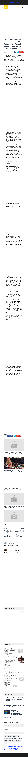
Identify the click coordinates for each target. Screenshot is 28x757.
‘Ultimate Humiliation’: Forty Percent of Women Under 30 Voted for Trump (14, 721)
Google (6, 738)
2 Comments (6, 52)
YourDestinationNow (14, 2)
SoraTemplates (14, 755)
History (11, 738)
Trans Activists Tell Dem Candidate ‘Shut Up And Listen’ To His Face (14, 507)
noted (12, 290)
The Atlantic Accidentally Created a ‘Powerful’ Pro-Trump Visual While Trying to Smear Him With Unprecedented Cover (14, 705)
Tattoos (18, 740)
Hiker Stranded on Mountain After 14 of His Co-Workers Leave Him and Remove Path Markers (13, 699)
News (5, 435)
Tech (5, 742)
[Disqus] (14, 558)
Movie (5, 740)
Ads (5, 736)
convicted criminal (11, 58)
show (17, 65)
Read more (10, 654)
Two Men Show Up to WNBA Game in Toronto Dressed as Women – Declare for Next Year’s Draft (13, 471)
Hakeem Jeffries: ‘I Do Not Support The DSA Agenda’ (14, 523)
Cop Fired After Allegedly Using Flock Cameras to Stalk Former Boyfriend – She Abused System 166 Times (13, 454)
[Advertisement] (14, 24)
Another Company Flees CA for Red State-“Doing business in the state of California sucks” (12, 489)
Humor (15, 738)
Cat (18, 736)
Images (20, 738)
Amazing (9, 736)
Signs (13, 740)
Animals (14, 736)
